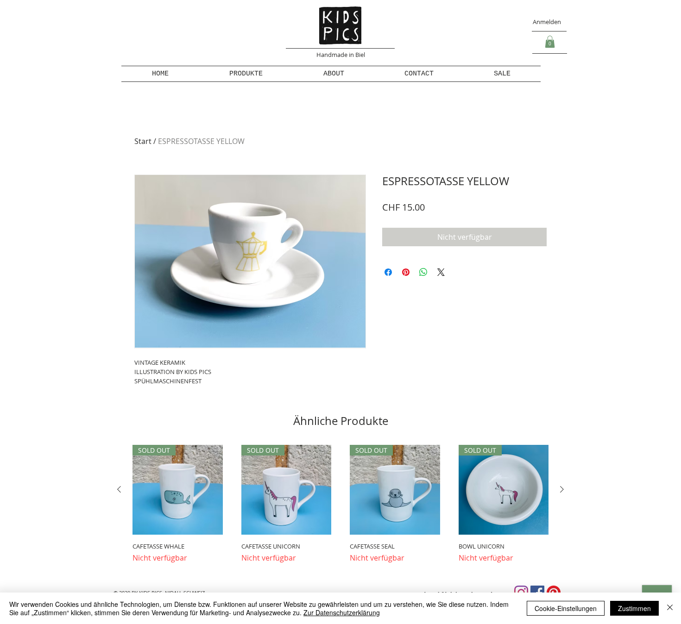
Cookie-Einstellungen (566, 608)
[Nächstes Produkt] (562, 489)
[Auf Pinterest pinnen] (405, 272)
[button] (550, 42)
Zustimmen (634, 608)
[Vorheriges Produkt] (119, 489)
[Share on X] (441, 272)
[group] (341, 508)
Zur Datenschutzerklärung (341, 612)
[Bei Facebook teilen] (388, 272)
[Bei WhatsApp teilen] (423, 272)
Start (142, 141)
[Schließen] (669, 608)
